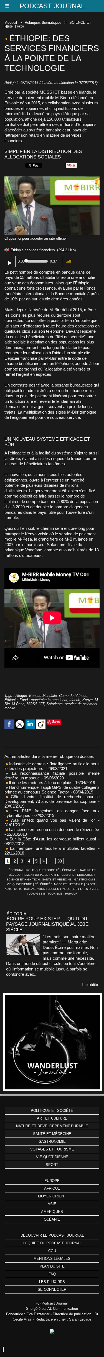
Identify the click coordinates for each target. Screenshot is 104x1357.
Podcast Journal (52, 6)
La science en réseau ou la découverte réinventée (53, 829)
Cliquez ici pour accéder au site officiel (35, 238)
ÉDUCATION (85, 874)
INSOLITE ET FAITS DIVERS (80, 888)
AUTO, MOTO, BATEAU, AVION (25, 888)
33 (59, 861)
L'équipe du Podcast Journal (52, 1243)
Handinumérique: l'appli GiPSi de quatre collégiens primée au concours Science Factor (52, 789)
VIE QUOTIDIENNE (19, 884)
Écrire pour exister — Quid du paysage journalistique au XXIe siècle (47, 924)
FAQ (52, 1274)
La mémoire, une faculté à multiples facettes (51, 848)
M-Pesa (18, 704)
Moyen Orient (52, 1196)
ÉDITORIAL (16, 870)
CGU (52, 1251)
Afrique (21, 696)
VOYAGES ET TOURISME (45, 893)
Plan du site (52, 1266)
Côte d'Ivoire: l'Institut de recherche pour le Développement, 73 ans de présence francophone (52, 799)
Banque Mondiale (43, 696)
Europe (52, 1181)
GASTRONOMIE (84, 879)
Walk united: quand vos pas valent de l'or (51, 820)
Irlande (74, 700)
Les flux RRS (52, 1282)
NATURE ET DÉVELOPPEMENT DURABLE (52, 1126)
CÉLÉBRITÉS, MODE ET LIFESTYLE (59, 884)
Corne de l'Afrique (73, 696)
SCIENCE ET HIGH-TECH (23, 879)
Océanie (52, 1219)
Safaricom (54, 704)
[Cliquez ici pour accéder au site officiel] (52, 178)
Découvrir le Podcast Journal (52, 1235)
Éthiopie (10, 700)
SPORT (90, 884)
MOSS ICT (35, 704)
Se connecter (52, 1289)
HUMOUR (71, 893)
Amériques (52, 1212)
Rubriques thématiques (43, 22)
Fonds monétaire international (43, 700)
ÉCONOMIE (69, 870)
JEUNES (53, 888)
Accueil (11, 22)
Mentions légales (52, 1259)
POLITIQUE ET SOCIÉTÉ (42, 870)
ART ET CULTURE (62, 874)
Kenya (87, 700)
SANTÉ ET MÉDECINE (57, 879)
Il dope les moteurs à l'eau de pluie (39, 782)
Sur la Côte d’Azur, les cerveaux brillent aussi (52, 839)
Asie (52, 1204)
